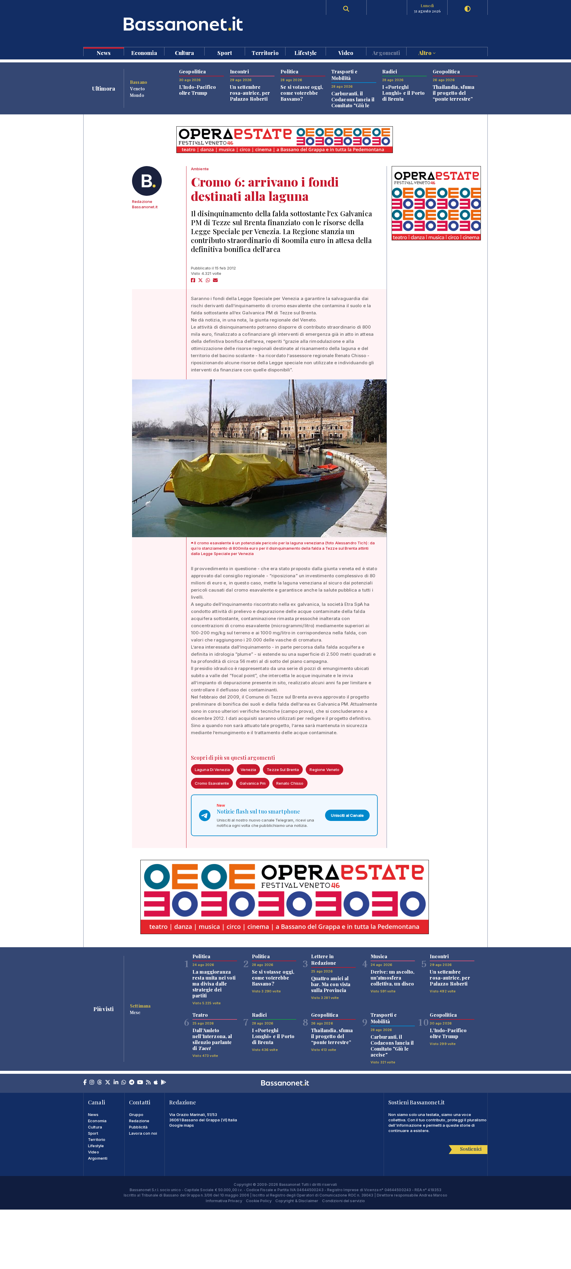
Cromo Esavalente (212, 783)
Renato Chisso (290, 783)
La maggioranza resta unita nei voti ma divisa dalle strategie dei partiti (214, 984)
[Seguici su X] (107, 1082)
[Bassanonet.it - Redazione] (147, 181)
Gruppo (136, 1114)
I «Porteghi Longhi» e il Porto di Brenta (403, 93)
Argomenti (386, 52)
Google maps (181, 1125)
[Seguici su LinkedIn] (116, 1082)
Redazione (139, 1120)
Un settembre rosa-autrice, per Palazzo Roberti (250, 93)
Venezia (248, 769)
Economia (144, 52)
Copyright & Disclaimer (296, 1200)
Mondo (137, 95)
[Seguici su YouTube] (140, 1082)
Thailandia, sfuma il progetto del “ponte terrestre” (453, 93)
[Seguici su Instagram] (92, 1082)
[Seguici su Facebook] (85, 1082)
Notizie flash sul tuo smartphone (258, 811)
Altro (425, 52)
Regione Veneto (324, 769)
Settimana (140, 1006)
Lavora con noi (143, 1133)
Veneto (137, 89)
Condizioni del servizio (343, 1200)
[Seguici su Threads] (99, 1082)
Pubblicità (138, 1127)
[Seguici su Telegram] (131, 1082)
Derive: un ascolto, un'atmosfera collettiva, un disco (393, 978)
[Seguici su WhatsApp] (123, 1082)
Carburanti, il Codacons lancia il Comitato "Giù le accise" (353, 102)
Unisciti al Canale (347, 815)
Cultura (184, 52)
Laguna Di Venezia (212, 769)
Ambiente (200, 168)
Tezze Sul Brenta (283, 769)
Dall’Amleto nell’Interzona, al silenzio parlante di (212, 1039)
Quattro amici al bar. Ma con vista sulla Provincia (330, 984)
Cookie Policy (259, 1200)
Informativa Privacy (224, 1200)
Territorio (265, 52)
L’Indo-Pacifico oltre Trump (197, 90)
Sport (224, 52)
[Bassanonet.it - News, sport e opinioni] (184, 23)
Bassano (138, 82)
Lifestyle (305, 52)
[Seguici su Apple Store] (156, 1082)
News (104, 52)
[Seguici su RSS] (148, 1082)
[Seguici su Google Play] (163, 1082)
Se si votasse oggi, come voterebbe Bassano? (301, 93)
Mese (135, 1012)
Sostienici (470, 1149)
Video (345, 52)
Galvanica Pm (253, 783)
